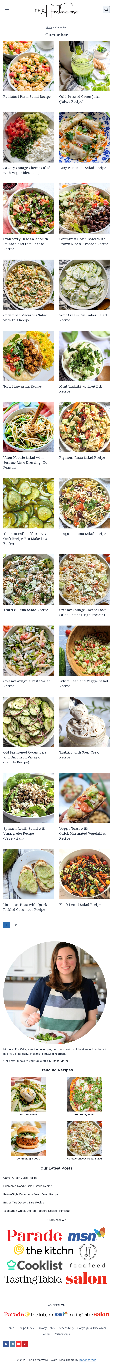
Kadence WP (87, 1359)
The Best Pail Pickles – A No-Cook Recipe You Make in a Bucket (26, 538)
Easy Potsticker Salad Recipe (82, 167)
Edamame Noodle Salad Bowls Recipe (27, 1186)
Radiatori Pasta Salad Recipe (27, 96)
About (47, 1334)
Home (49, 27)
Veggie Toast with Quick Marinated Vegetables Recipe (82, 833)
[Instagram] (12, 1344)
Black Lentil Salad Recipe (80, 904)
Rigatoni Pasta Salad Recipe (82, 457)
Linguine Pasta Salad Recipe (82, 533)
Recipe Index (26, 1328)
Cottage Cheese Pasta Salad (84, 1158)
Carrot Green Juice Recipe (20, 1177)
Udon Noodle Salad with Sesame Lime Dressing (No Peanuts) (25, 462)
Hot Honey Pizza (84, 1114)
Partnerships (62, 1334)
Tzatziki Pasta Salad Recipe (25, 610)
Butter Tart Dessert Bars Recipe (23, 1202)
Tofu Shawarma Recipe (22, 386)
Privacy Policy (46, 1328)
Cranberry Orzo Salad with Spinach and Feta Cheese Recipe (25, 244)
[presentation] (28, 66)
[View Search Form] (106, 9)
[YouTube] (18, 1344)
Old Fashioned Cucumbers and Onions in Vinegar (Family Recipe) (25, 757)
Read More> (61, 1060)
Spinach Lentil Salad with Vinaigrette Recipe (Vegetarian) (24, 833)
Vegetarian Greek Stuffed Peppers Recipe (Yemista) (36, 1210)
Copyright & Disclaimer (91, 1328)
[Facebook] (6, 1344)
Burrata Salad (28, 1114)
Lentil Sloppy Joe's (28, 1158)
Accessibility (66, 1328)
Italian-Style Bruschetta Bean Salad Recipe (30, 1194)
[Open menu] (7, 9)
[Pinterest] (25, 1344)
